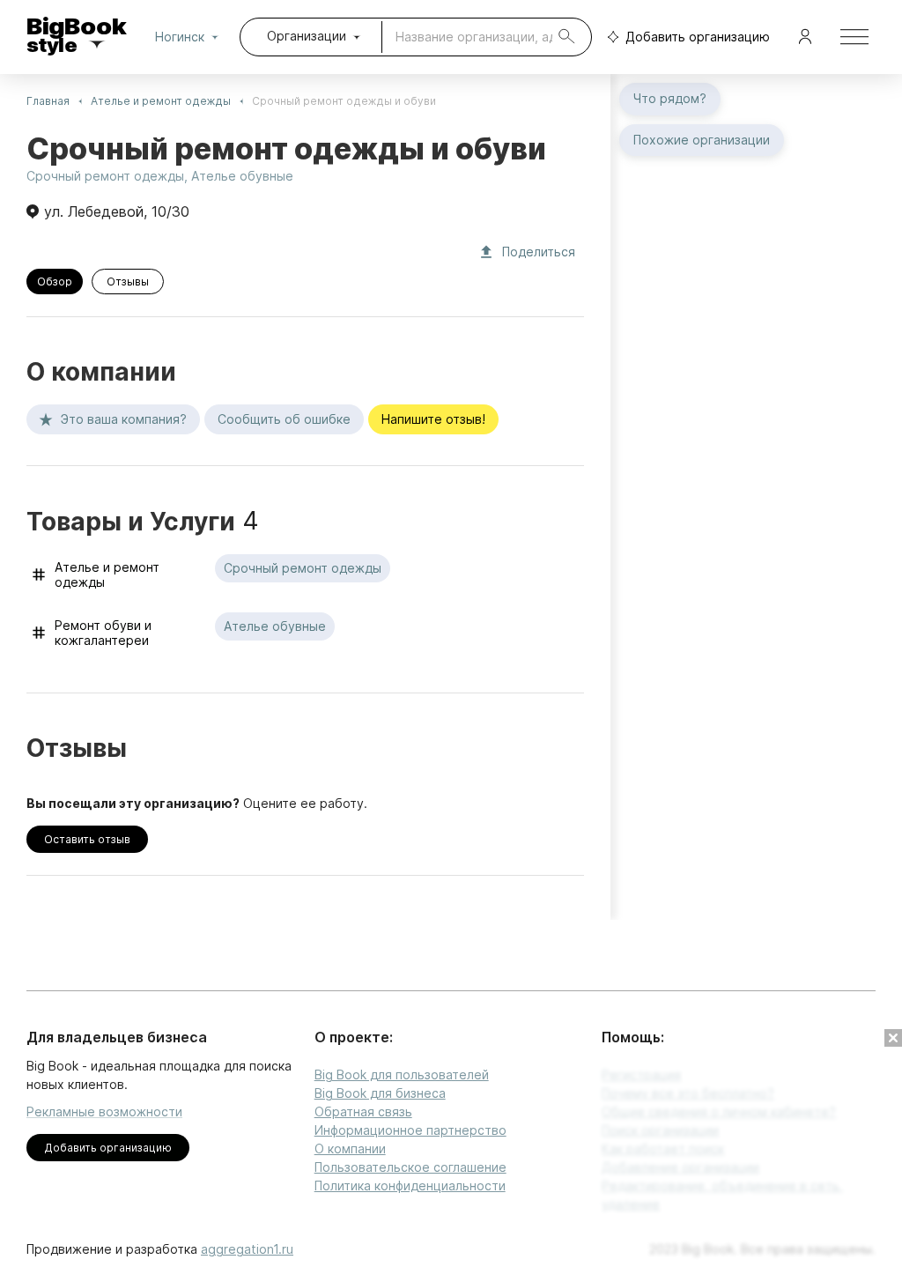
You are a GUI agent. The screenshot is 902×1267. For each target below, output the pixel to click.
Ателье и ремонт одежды (161, 100)
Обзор (54, 281)
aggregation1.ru (247, 1248)
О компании (350, 1148)
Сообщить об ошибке (284, 418)
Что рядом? (669, 98)
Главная (48, 100)
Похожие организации (701, 139)
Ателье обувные (242, 175)
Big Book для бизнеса (380, 1092)
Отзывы (128, 281)
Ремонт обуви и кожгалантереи (103, 633)
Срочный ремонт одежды (105, 175)
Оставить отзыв (87, 839)
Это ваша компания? (124, 418)
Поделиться (538, 251)
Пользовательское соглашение (410, 1167)
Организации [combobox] (306, 35)
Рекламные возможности (104, 1111)
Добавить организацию (697, 36)
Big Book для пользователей (401, 1074)
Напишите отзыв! (433, 418)
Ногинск (179, 36)
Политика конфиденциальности (410, 1185)
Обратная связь (363, 1111)
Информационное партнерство (410, 1130)
